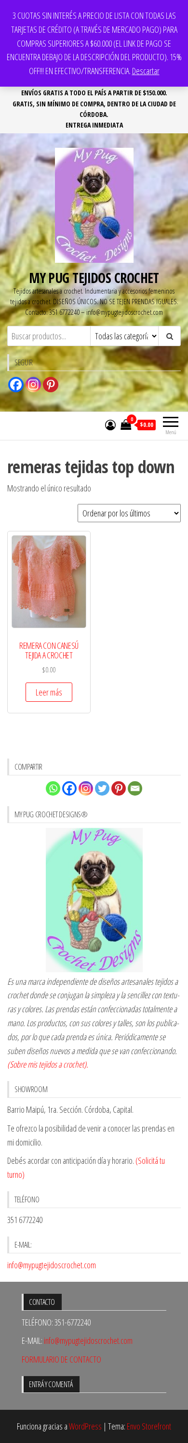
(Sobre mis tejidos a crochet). (47, 1064)
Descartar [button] (146, 71)
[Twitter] (102, 788)
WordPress (85, 1426)
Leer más (49, 692)
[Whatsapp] (53, 788)
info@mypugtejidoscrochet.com (51, 1265)
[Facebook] (16, 384)
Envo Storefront (149, 1426)
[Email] (135, 788)
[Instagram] (33, 384)
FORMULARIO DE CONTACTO (61, 1359)
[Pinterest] (50, 384)
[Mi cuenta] (110, 424)
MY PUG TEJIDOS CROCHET (94, 278)
